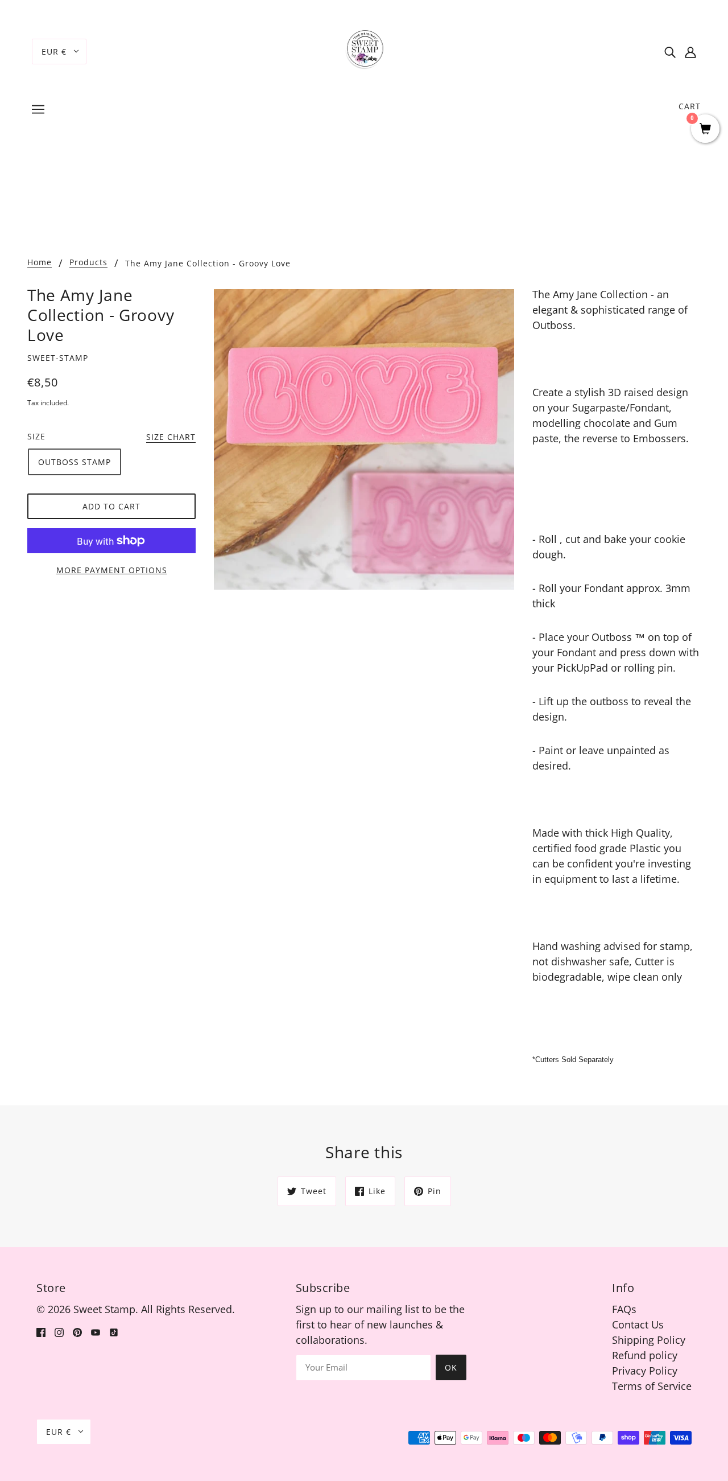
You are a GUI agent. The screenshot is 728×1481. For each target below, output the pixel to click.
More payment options (111, 570)
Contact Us (638, 1324)
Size (36, 436)
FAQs (624, 1309)
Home (39, 263)
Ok (451, 1367)
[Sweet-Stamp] (364, 50)
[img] (670, 51)
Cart (690, 106)
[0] (705, 129)
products (88, 263)
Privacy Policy (644, 1370)
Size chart (171, 437)
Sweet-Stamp (57, 357)
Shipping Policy (648, 1340)
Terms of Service (652, 1386)
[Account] (690, 51)
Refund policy (644, 1355)
